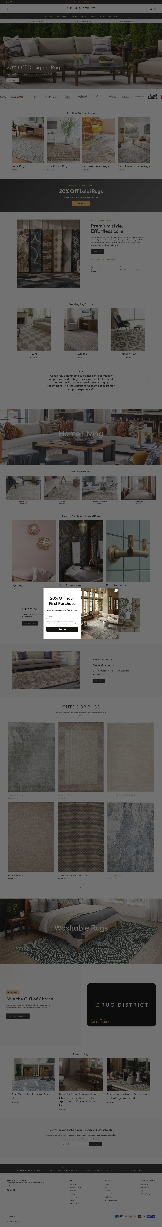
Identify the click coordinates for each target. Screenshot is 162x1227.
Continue (62, 629)
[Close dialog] (116, 590)
